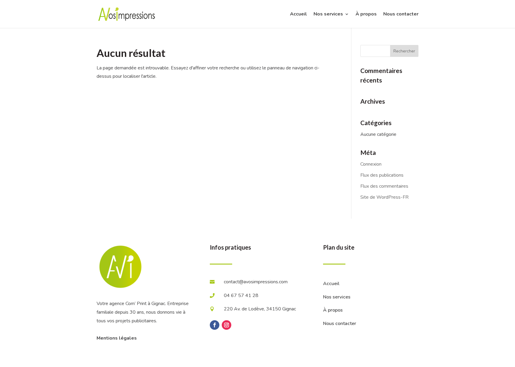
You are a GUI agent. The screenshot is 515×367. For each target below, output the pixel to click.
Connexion (370, 164)
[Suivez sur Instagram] (226, 325)
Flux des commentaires (384, 186)
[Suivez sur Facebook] (214, 325)
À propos (366, 14)
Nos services (328, 14)
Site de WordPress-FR (384, 197)
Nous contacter (400, 14)
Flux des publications (382, 175)
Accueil (298, 14)
